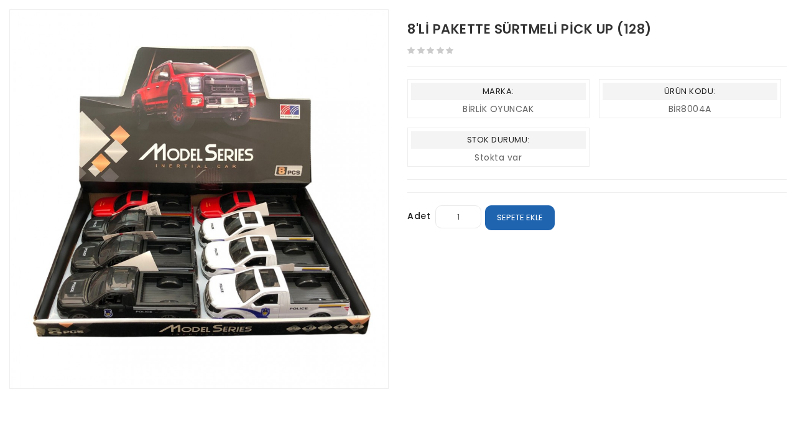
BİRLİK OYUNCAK (498, 109)
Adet (418, 216)
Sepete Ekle (520, 217)
